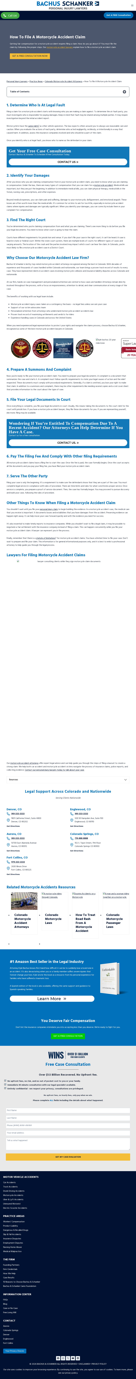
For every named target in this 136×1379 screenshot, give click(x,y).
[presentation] (24, 901)
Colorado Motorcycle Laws (53, 919)
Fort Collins (8, 1343)
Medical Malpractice (12, 1251)
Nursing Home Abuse (12, 1247)
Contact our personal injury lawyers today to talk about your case (54, 770)
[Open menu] (132, 5)
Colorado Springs (10, 1330)
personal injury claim (49, 509)
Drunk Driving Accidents (13, 1191)
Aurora (6, 1326)
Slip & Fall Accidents (12, 1234)
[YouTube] (73, 1358)
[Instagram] (63, 1358)
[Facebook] (58, 1358)
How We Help (9, 1273)
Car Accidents (9, 1182)
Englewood (8, 1339)
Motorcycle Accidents (13, 1195)
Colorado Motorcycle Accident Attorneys (63, 81)
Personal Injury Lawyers (17, 81)
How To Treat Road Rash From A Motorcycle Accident (85, 923)
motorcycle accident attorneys (24, 763)
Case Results (8, 1277)
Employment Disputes (13, 1243)
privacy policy (71, 1373)
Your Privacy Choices (14, 1351)
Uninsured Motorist (12, 1204)
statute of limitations (46, 538)
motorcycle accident (103, 185)
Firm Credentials (10, 1269)
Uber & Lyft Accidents (13, 1199)
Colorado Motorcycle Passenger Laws (114, 921)
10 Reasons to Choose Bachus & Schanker (21, 1282)
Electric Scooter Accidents (15, 1208)
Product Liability (10, 1226)
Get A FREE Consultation (118, 15)
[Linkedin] (78, 1358)
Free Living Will (9, 1312)
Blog (5, 1304)
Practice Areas (36, 81)
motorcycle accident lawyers (60, 47)
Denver (6, 1334)
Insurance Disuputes (12, 1238)
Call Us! (12, 15)
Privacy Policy (99, 1364)
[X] (68, 1358)
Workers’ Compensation (14, 1221)
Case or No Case (10, 1308)
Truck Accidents (10, 1187)
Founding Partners (11, 1265)
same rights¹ (33, 126)
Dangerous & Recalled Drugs (15, 1230)
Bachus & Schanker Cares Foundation (19, 1286)
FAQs (5, 1300)
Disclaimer (84, 1364)
